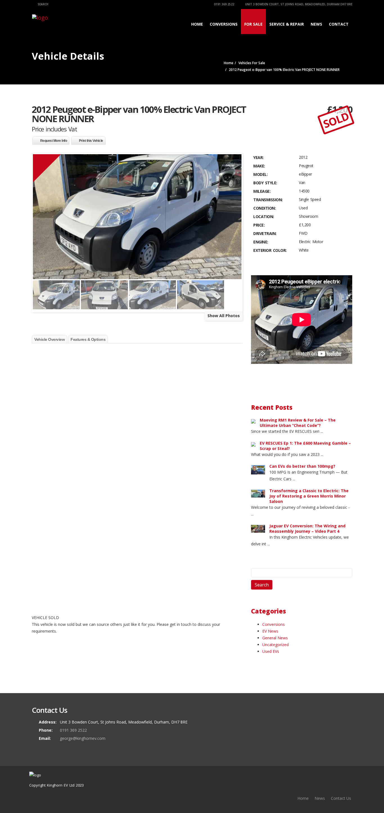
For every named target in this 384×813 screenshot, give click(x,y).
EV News (270, 631)
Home (197, 24)
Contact (339, 24)
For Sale (253, 24)
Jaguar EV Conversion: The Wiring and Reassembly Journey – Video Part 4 (307, 528)
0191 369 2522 (223, 4)
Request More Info (53, 141)
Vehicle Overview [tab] (49, 339)
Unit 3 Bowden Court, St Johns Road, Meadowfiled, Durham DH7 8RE (298, 4)
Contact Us (341, 798)
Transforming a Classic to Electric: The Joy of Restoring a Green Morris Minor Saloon (309, 496)
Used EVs (270, 651)
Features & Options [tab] (88, 339)
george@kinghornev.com (82, 738)
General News (275, 637)
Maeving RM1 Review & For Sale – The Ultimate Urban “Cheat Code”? (298, 422)
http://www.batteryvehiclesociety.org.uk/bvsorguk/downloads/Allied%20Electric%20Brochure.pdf (119, 605)
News (316, 24)
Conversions (224, 24)
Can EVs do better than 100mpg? (302, 466)
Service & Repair (286, 24)
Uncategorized (275, 644)
